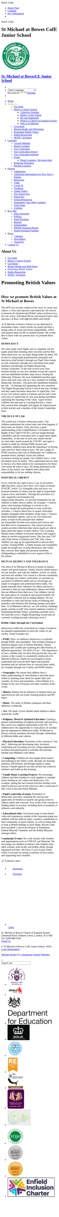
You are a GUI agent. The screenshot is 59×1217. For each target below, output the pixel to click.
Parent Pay (19, 196)
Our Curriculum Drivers (26, 151)
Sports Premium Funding (26, 230)
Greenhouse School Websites (35, 954)
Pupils (17, 157)
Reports (18, 222)
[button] (14, 22)
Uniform (18, 208)
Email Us (6, 941)
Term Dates (19, 205)
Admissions (19, 171)
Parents (11, 168)
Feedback (18, 188)
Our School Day (22, 194)
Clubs (17, 182)
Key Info (12, 211)
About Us (12, 104)
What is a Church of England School (38, 120)
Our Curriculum (22, 149)
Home (11, 101)
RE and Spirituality (29, 118)
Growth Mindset (22, 143)
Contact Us (13, 244)
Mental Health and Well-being (29, 129)
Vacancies (19, 242)
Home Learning (22, 146)
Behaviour (19, 180)
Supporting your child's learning (30, 202)
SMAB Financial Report (26, 227)
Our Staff (18, 106)
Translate (30, 93)
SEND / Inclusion (23, 137)
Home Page (13, 8)
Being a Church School (25, 109)
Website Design (9, 954)
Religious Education (24, 163)
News (10, 233)
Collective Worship (29, 112)
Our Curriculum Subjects (26, 154)
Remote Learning (22, 165)
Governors (19, 126)
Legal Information (10, 949)
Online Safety (21, 191)
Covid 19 (18, 185)
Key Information (16, 13)
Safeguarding (20, 225)
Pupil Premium (21, 219)
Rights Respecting (23, 135)
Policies (18, 216)
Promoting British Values (26, 132)
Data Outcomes (21, 213)
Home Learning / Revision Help (36, 160)
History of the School (30, 115)
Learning (12, 140)
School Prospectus (23, 199)
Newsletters (19, 239)
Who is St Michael (29, 123)
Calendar (12, 10)
